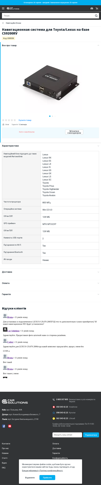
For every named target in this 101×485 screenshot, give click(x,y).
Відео (4, 463)
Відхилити (30, 478)
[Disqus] (50, 345)
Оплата (5, 283)
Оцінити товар (25, 120)
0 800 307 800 (62, 399)
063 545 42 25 (62, 418)
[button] (49, 116)
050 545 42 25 (62, 407)
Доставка (7, 272)
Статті (4, 458)
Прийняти (47, 478)
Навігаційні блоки (13, 23)
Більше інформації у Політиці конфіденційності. (42, 471)
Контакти (6, 444)
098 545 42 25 (62, 413)
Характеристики (10, 146)
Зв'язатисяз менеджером (74, 132)
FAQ (3, 468)
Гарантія (6, 294)
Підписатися (91, 435)
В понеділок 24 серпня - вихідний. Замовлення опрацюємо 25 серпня (50, 3)
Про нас (5, 448)
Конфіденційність (60, 458)
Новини (5, 453)
